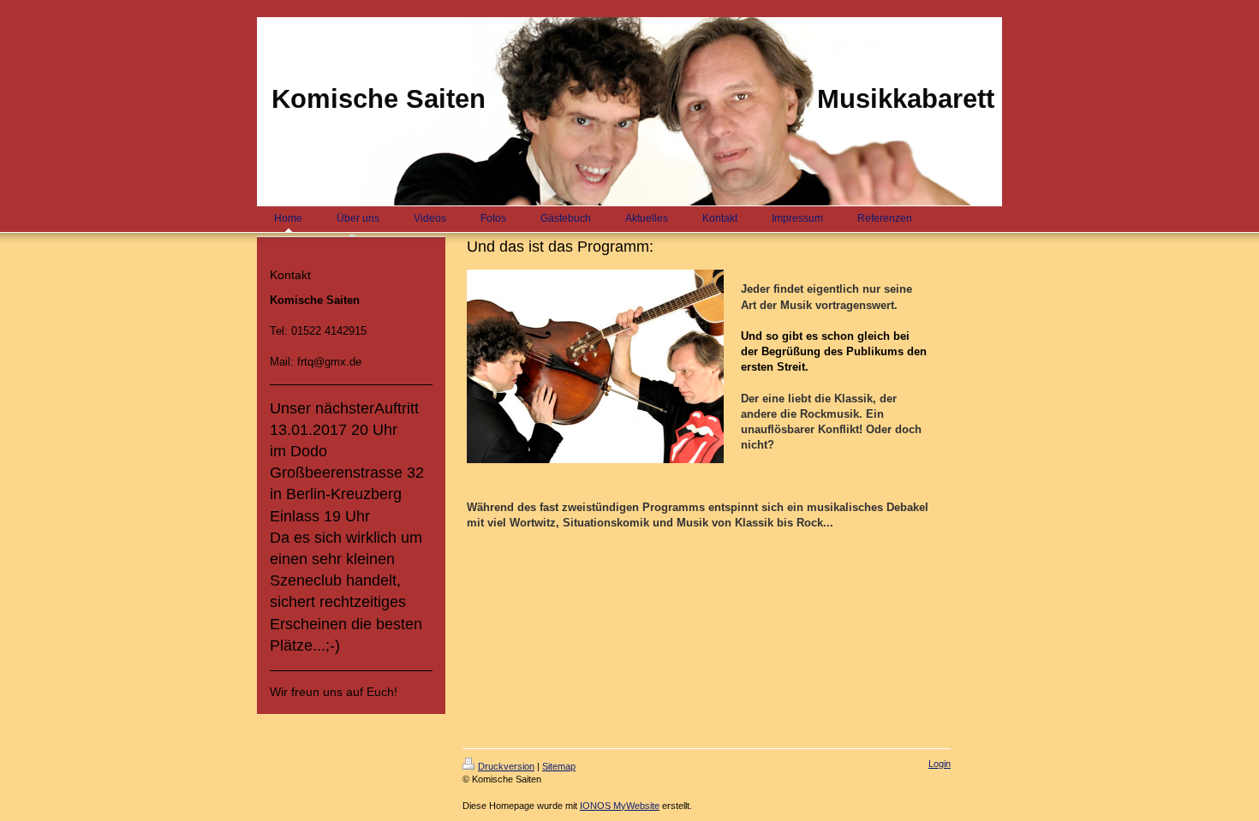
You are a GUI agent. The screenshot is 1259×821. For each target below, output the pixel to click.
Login (939, 764)
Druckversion (506, 766)
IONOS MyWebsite (619, 805)
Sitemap (559, 766)
